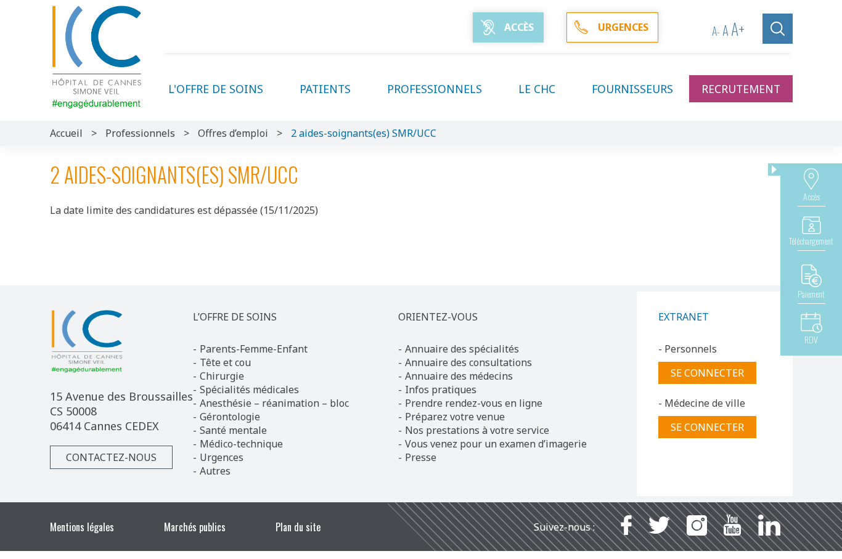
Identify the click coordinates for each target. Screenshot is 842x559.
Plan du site (298, 527)
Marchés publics (195, 527)
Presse (420, 457)
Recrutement (740, 88)
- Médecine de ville (701, 403)
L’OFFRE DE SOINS (235, 317)
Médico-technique (241, 444)
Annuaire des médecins (459, 376)
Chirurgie (222, 376)
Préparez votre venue (455, 416)
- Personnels (687, 349)
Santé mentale (233, 430)
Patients (325, 88)
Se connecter (707, 373)
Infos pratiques (440, 389)
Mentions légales (82, 527)
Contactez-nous (111, 457)
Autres (215, 471)
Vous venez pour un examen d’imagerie (496, 444)
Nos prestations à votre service (477, 430)
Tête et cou (225, 362)
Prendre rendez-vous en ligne (473, 403)
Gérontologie (230, 416)
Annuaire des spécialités (462, 349)
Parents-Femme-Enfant (254, 349)
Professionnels (434, 88)
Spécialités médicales (249, 389)
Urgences (221, 457)
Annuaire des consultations (468, 362)
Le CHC (536, 88)
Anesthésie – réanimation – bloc (274, 403)
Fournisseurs (632, 88)
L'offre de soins (215, 88)
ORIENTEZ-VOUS (438, 317)
